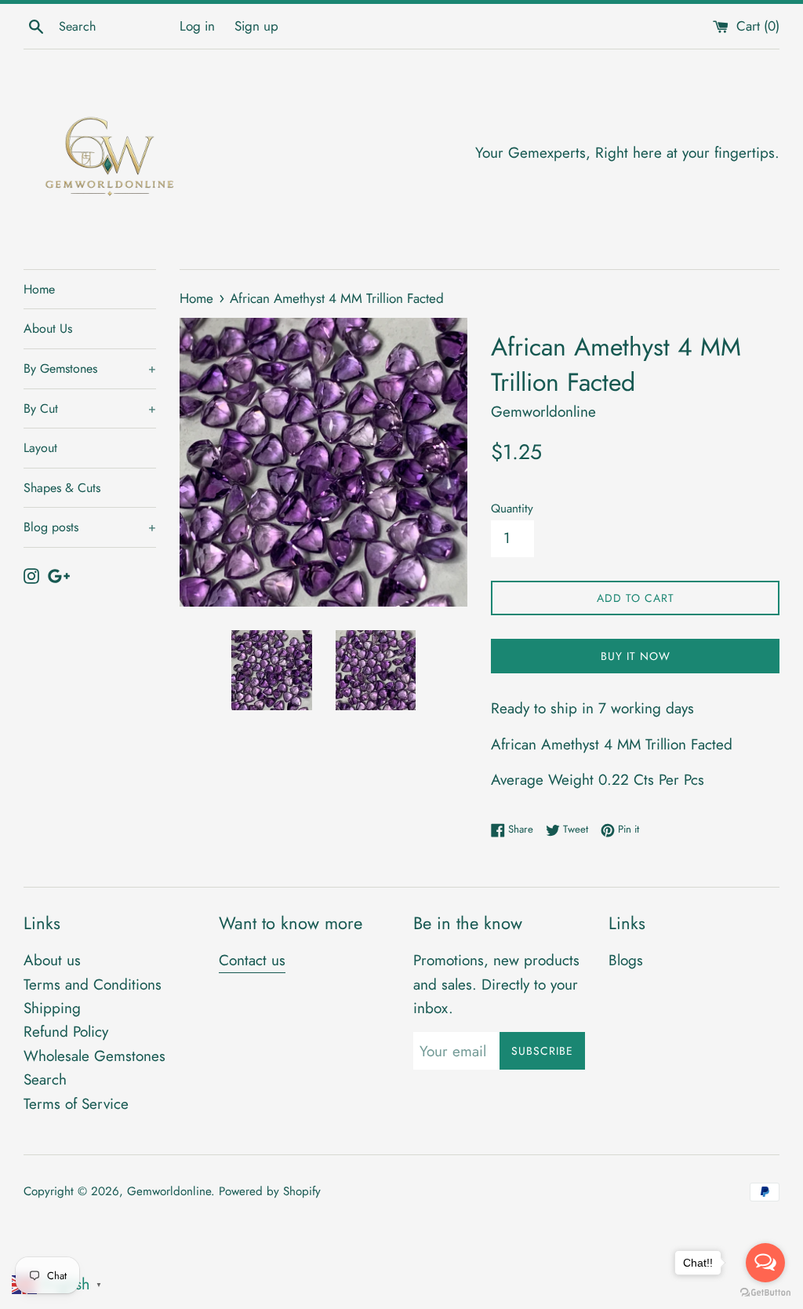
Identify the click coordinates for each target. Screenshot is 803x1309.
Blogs (626, 960)
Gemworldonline (169, 1191)
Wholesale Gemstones (94, 1056)
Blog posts (90, 527)
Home (39, 289)
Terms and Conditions (93, 984)
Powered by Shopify (270, 1191)
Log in (197, 25)
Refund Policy (66, 1031)
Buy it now (635, 656)
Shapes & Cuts (62, 488)
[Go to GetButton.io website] (765, 1293)
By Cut (90, 408)
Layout (40, 448)
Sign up (256, 25)
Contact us (252, 960)
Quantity (512, 508)
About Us (48, 328)
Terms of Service (76, 1103)
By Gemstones (90, 368)
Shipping (52, 1008)
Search (45, 1079)
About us (52, 960)
